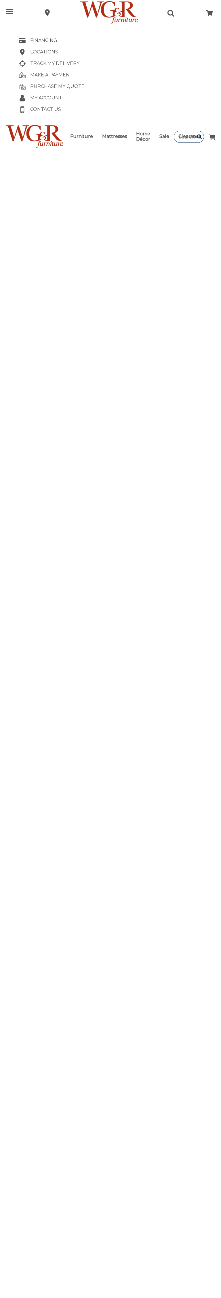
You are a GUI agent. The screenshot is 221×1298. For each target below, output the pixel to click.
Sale (164, 136)
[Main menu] (10, 12)
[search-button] (199, 137)
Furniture (81, 136)
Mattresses (114, 136)
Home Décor (143, 136)
